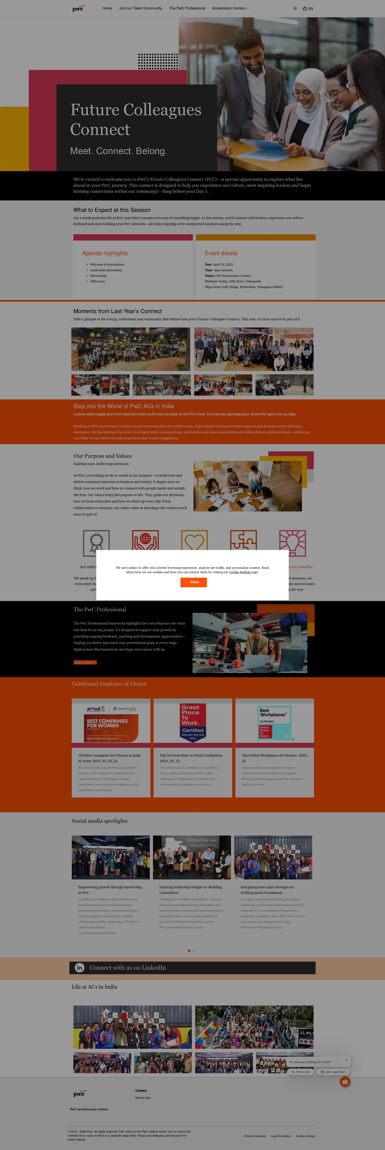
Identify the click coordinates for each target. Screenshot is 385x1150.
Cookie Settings (239, 572)
